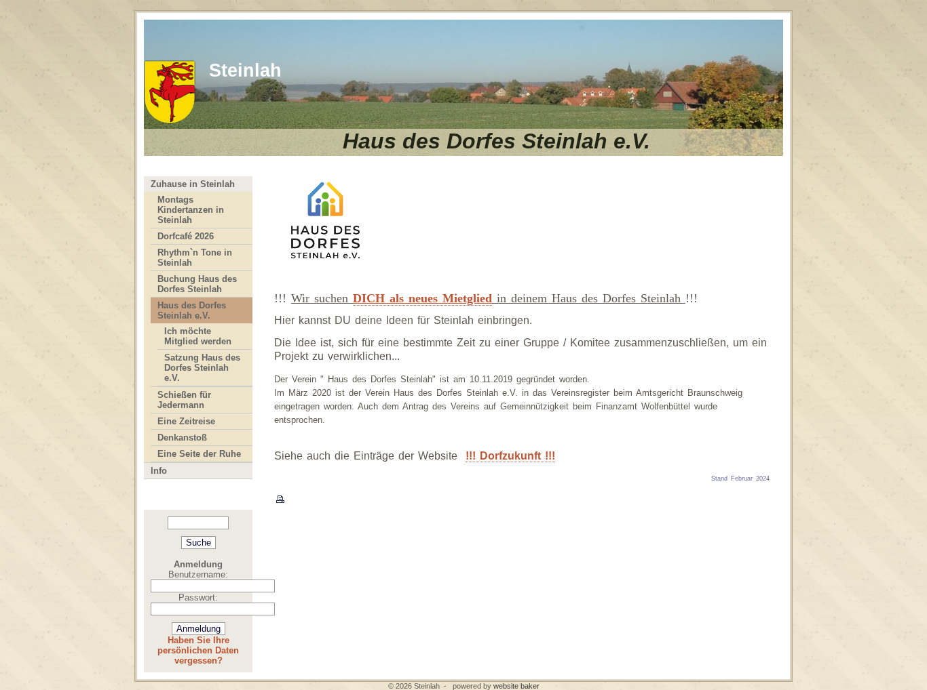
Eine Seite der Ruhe (199, 454)
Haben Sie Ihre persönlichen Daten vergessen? (198, 650)
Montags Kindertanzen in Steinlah (190, 210)
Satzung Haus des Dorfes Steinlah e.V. (202, 367)
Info (159, 471)
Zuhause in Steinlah (193, 184)
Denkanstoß (182, 437)
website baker (516, 686)
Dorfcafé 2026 (185, 236)
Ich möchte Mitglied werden (197, 336)
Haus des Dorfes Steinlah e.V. (191, 310)
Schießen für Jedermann (184, 400)
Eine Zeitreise (186, 421)
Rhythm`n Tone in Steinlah (194, 257)
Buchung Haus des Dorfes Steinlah (197, 284)
